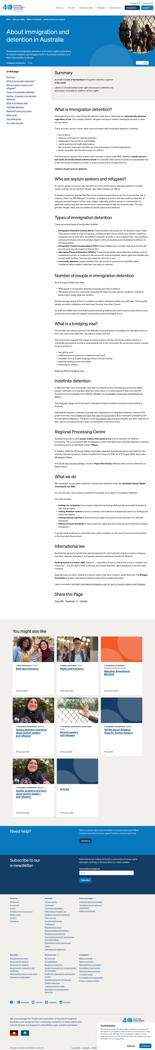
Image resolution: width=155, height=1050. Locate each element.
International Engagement (55, 949)
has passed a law (103, 418)
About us (59, 7)
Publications (50, 924)
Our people (14, 905)
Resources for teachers (19, 961)
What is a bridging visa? (17, 103)
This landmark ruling (64, 403)
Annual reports (51, 902)
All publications (51, 961)
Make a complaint (86, 961)
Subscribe (85, 880)
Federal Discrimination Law (55, 911)
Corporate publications (54, 908)
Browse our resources (53, 964)
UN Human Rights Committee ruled (90, 451)
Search (146, 7)
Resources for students (19, 964)
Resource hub (115, 7)
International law (13, 119)
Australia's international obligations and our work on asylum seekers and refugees (108, 584)
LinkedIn (84, 601)
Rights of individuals (87, 911)
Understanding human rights (90, 902)
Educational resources (19, 958)
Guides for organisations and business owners (60, 975)
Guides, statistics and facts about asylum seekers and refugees (31, 732)
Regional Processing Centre (19, 111)
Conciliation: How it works (89, 968)
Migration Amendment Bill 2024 (117, 673)
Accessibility (75, 1048)
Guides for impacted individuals (57, 914)
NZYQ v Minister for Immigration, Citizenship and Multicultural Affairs (98, 395)
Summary (10, 77)
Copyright (86, 1048)
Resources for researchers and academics (22, 969)
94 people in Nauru (63, 457)
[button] (142, 63)
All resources (50, 958)
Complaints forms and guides (91, 977)
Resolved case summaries (89, 971)
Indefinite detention (15, 107)
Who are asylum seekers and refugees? (19, 87)
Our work (71, 7)
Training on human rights (20, 977)
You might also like (14, 123)
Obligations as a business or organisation (90, 906)
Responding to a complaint (90, 964)
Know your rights (86, 7)
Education (101, 7)
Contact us (134, 3)
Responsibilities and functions (57, 930)
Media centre (15, 914)
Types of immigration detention (20, 92)
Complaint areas (85, 974)
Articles (64, 789)
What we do (11, 115)
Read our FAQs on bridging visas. (70, 371)
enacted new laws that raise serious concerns (95, 415)
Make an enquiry (86, 958)
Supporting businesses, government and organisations (59, 938)
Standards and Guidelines (55, 934)
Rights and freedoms (72, 668)
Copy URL (59, 601)
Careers (13, 918)
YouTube (38, 1002)
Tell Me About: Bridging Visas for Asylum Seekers (118, 731)
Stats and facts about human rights (23, 974)
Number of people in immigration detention (21, 98)
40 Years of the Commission (21, 911)
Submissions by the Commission (58, 943)
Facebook (70, 601)
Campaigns (49, 905)
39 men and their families (73, 463)
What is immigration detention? (20, 81)
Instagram (53, 1002)
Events (13, 908)
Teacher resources (52, 983)
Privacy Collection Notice (89, 980)
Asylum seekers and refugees (69, 734)
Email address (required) (89, 868)
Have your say (50, 918)
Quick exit (147, 3)
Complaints (131, 7)
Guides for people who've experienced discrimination (60, 969)
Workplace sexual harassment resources (57, 991)
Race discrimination (27, 668)
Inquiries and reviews (53, 921)
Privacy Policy (119, 1039)
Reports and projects (53, 927)
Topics (47, 946)
